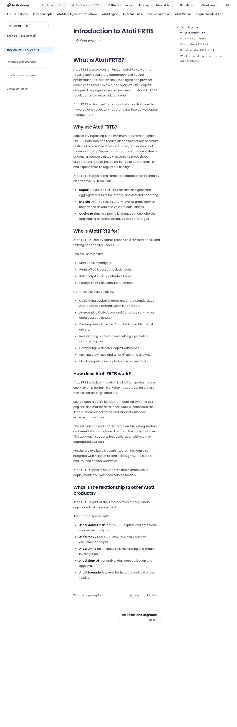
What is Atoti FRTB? (192, 32)
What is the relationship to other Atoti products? (201, 58)
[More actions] (101, 40)
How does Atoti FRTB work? (197, 50)
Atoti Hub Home (17, 14)
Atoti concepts (42, 14)
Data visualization (158, 14)
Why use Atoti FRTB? (193, 38)
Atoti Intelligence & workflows (77, 14)
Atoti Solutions (132, 14)
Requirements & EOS (209, 14)
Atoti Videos (183, 14)
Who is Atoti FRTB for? (194, 44)
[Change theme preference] (227, 5)
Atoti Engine (110, 14)
